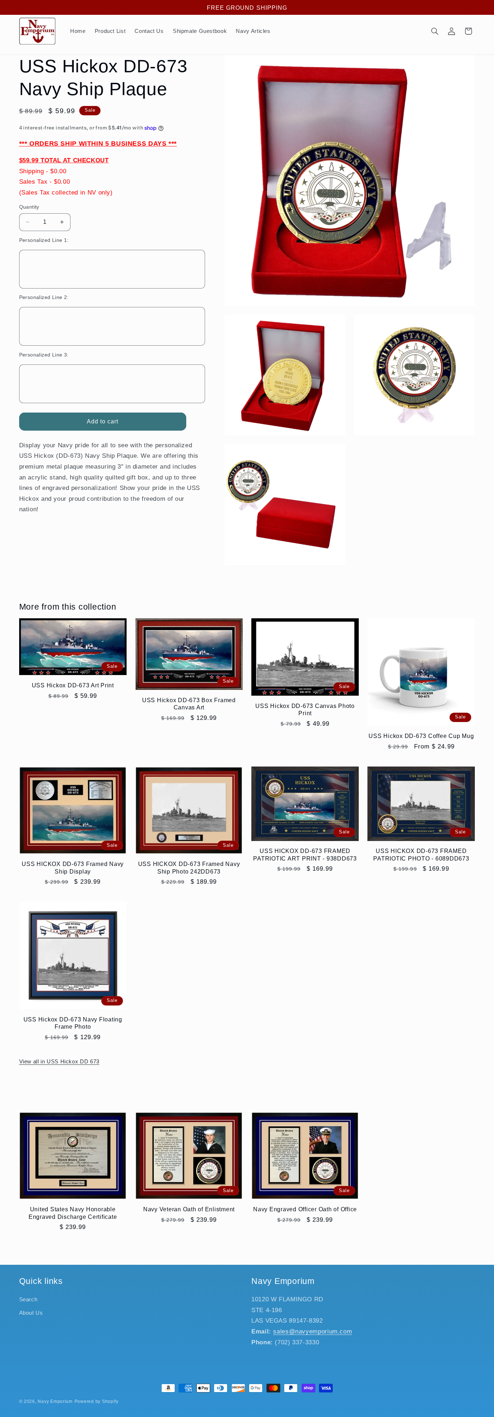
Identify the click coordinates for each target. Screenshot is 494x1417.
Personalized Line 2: (44, 297)
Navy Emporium (55, 1401)
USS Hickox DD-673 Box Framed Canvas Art (189, 703)
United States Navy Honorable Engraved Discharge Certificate (73, 1213)
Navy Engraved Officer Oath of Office (305, 1209)
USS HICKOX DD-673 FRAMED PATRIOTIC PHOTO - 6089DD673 (421, 854)
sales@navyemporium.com (312, 1331)
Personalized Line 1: (44, 240)
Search (28, 1299)
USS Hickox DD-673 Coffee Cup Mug (421, 736)
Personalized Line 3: (44, 355)
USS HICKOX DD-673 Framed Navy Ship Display (73, 867)
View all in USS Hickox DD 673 (59, 1061)
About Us (31, 1312)
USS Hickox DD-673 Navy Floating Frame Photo (73, 1023)
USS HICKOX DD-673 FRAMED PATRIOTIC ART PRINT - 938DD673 (305, 854)
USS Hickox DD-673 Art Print (73, 685)
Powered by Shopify (96, 1401)
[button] (434, 31)
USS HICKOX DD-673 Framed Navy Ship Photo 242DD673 (189, 867)
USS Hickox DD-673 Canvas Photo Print (305, 709)
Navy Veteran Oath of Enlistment (189, 1209)
